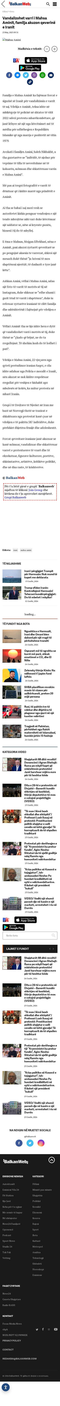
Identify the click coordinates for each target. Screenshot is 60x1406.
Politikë (36, 1201)
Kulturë (36, 1240)
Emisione (37, 1275)
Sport (35, 1229)
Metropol (37, 1246)
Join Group (35, 490)
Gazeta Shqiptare (11, 1299)
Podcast (6, 1235)
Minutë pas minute (42, 1189)
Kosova (36, 1218)
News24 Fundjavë (11, 1223)
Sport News (8, 1240)
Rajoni (35, 1223)
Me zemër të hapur (12, 1212)
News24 (6, 1293)
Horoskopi (38, 1269)
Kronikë (36, 1206)
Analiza (36, 1252)
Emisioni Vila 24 (10, 1189)
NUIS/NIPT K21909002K (15, 1335)
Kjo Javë (6, 1201)
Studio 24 (7, 1246)
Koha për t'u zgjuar (12, 1206)
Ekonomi (37, 1212)
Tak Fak (6, 1252)
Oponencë (7, 1229)
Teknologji (38, 1257)
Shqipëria (37, 1195)
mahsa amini (26, 550)
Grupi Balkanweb (15, 497)
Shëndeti (37, 1263)
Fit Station (8, 1195)
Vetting (6, 1257)
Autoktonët (8, 1184)
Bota (12, 11)
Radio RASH (8, 1305)
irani (15, 550)
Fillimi (5, 11)
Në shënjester (9, 1218)
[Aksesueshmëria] (6, 1387)
